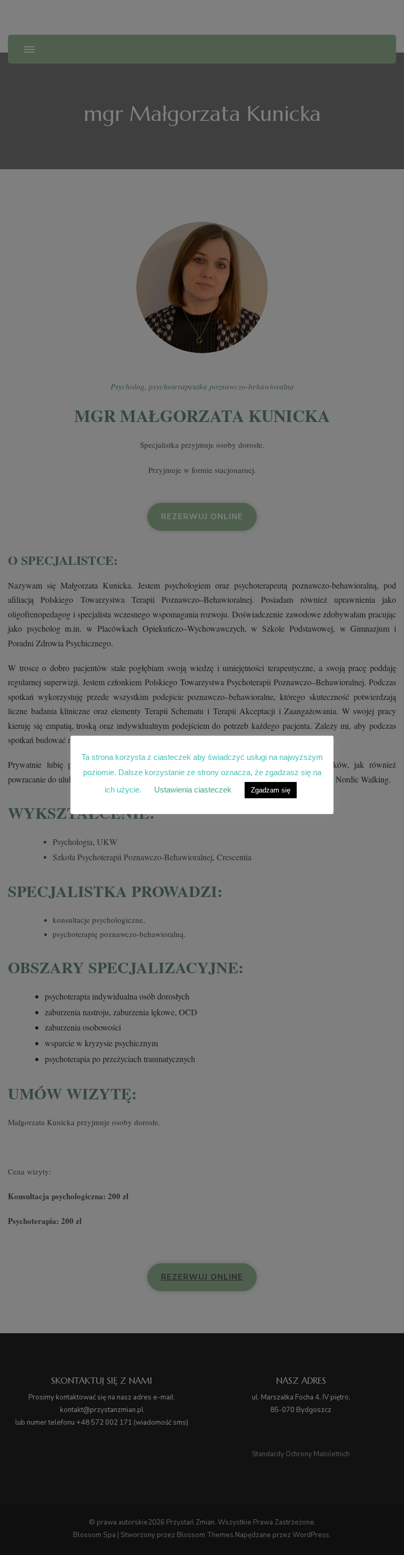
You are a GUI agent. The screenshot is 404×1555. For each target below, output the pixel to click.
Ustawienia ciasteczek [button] (192, 789)
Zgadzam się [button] (270, 790)
